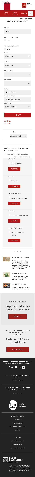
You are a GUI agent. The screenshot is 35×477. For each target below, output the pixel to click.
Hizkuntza (8, 103)
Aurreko (15, 13)
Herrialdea (8, 70)
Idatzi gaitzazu (17, 393)
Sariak (17, 430)
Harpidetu (24, 13)
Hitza (6, 28)
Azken (6, 13)
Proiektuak (17, 419)
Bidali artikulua (17, 349)
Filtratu (14, 169)
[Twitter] (12, 367)
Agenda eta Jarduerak (17, 426)
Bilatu (18, 115)
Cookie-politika (17, 444)
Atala (6, 61)
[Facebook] (9, 367)
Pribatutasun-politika (17, 441)
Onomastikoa (9, 96)
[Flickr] (20, 367)
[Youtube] (16, 367)
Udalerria (8, 80)
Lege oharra (17, 437)
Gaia (6, 52)
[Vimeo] (23, 367)
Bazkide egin (16, 380)
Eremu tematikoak (17, 416)
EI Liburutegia (17, 423)
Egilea (6, 89)
